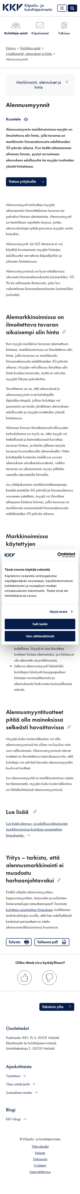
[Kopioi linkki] (64, 332)
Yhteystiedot (40, 1146)
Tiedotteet (13, 1076)
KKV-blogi (13, 1119)
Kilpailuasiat (40, 33)
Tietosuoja (40, 1159)
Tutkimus (64, 33)
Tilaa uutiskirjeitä (18, 1084)
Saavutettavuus (40, 1172)
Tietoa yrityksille (22, 181)
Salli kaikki (40, 624)
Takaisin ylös (53, 1006)
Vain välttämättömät (40, 636)
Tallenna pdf (47, 942)
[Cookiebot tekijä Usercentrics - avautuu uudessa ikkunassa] (57, 555)
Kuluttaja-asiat (15, 33)
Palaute (40, 1153)
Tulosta (14, 942)
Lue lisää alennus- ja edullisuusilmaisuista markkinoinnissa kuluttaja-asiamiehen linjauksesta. (37, 829)
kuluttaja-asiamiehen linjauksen (29, 909)
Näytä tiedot (58, 611)
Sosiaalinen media (19, 1092)
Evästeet (40, 1165)
